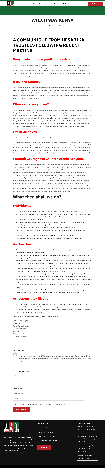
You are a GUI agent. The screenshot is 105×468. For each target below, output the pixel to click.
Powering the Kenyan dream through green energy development (87, 448)
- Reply (43, 353)
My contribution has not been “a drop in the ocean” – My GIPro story (87, 439)
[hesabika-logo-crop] (10, 2)
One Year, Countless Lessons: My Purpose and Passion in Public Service (87, 429)
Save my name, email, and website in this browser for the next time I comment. (41, 404)
